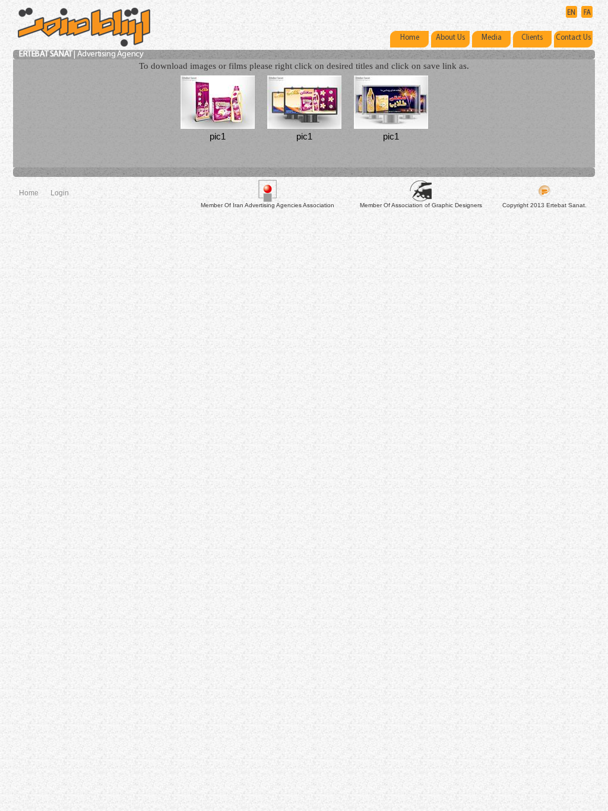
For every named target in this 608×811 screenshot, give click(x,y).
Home (29, 193)
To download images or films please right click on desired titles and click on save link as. (304, 66)
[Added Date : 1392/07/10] (217, 101)
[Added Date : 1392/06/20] (391, 101)
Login (59, 193)
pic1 (218, 136)
